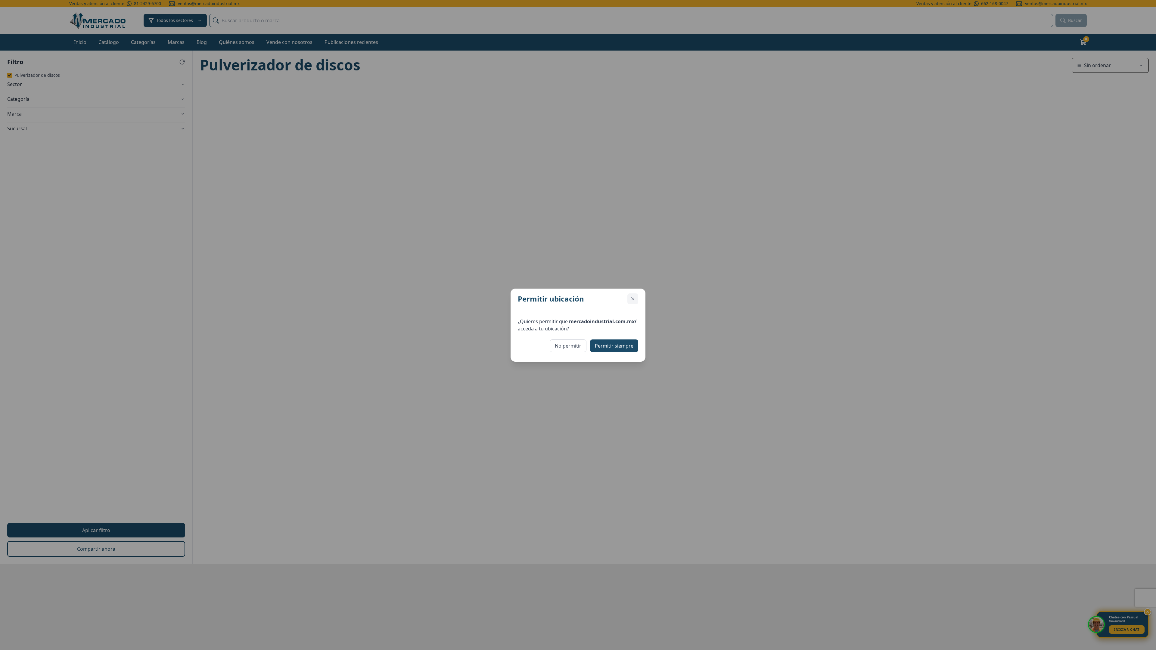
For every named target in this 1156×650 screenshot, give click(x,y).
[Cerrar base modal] (632, 298)
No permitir (568, 345)
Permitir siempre (614, 345)
